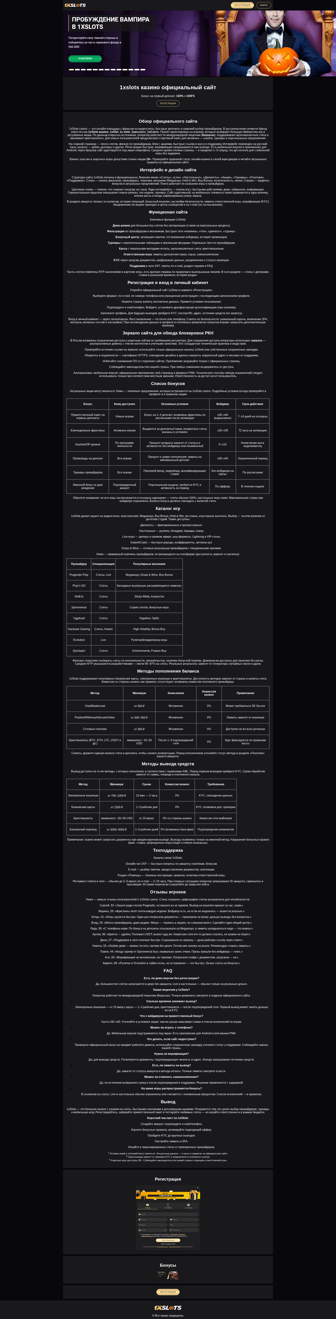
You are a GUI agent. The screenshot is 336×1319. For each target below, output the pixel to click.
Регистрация (242, 5)
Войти (264, 5)
